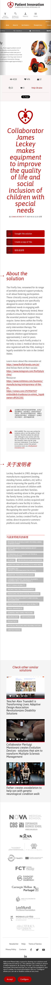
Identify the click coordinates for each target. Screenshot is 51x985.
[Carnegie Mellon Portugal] (25, 888)
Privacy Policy (11, 949)
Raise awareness (15, 608)
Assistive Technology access (20, 575)
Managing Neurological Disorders (23, 594)
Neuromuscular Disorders (30, 560)
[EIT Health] (25, 858)
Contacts (22, 949)
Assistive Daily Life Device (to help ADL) (25, 564)
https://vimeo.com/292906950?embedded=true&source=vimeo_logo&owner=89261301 (25, 394)
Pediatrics (12, 621)
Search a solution (15, 17)
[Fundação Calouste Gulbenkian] (25, 878)
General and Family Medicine (20, 613)
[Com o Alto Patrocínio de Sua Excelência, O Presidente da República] (25, 847)
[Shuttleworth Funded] (25, 898)
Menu (36, 16)
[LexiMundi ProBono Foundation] (25, 908)
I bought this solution (23, 234)
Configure (24, 979)
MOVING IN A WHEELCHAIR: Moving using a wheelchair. (25, 543)
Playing (11, 560)
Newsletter (13, 944)
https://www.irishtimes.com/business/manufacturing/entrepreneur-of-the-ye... (24, 384)
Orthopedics (27, 617)
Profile (25, 16)
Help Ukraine (36, 88)
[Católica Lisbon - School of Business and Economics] (26, 927)
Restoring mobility (16, 585)
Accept (10, 979)
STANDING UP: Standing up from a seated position (22, 555)
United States (14, 630)
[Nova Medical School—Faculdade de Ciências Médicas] (25, 817)
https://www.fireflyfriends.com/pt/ (22, 364)
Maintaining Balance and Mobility (23, 604)
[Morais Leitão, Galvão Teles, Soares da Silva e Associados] (25, 918)
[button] (3, 47)
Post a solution (5, 17)
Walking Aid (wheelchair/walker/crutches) (22, 570)
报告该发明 (19, 250)
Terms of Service (35, 944)
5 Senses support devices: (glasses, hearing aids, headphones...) (23, 580)
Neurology (13, 617)
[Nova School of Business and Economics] (25, 836)
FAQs (23, 944)
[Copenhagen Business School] (25, 826)
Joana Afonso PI (17, 217)
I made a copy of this (23, 242)
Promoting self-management (21, 589)
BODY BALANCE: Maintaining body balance (22, 549)
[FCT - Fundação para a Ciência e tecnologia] (25, 868)
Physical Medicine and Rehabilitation (24, 626)
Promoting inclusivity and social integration (23, 599)
